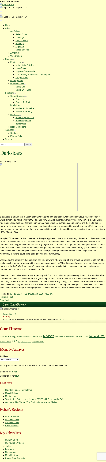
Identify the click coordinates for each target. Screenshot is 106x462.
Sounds (8, 59)
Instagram (9, 449)
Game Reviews (17, 96)
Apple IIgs (3, 337)
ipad (40, 336)
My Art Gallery (11, 393)
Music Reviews (17, 84)
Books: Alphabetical (25, 118)
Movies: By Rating (24, 111)
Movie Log (15, 105)
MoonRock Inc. (12, 455)
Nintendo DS (81, 336)
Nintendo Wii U (5, 342)
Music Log (20, 87)
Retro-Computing (18, 127)
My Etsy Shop (11, 440)
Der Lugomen (16, 81)
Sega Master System (24, 342)
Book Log (14, 114)
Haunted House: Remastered (18, 390)
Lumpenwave (22, 77)
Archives (4, 356)
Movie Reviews (12, 419)
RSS (17, 376)
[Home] (7, 4)
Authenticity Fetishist (25, 65)
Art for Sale (15, 53)
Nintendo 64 (70, 336)
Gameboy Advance (24, 337)
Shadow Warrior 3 (9, 314)
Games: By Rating (24, 102)
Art (6, 28)
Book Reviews (11, 426)
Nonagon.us (10, 452)
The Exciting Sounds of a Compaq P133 (34, 74)
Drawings (20, 37)
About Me (9, 130)
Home (8, 25)
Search (8, 139)
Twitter (8, 446)
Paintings (20, 44)
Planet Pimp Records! (15, 458)
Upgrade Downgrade (25, 71)
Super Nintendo (38, 342)
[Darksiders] (39, 211)
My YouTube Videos (14, 443)
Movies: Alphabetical (25, 108)
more (61, 319)
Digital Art (20, 47)
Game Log (20, 99)
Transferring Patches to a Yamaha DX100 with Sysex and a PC (34, 399)
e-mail (14, 372)
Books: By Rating (23, 121)
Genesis (35, 337)
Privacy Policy (16, 136)
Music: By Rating (23, 90)
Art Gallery (15, 31)
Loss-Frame (21, 68)
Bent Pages (21, 124)
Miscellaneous (22, 50)
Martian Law (16, 62)
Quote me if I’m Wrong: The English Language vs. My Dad (31, 402)
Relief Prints (21, 34)
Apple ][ (12, 336)
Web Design (16, 56)
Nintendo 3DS (60, 337)
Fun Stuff (9, 93)
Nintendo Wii (97, 336)
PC (14, 341)
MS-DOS (48, 336)
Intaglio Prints (22, 40)
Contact (13, 133)
